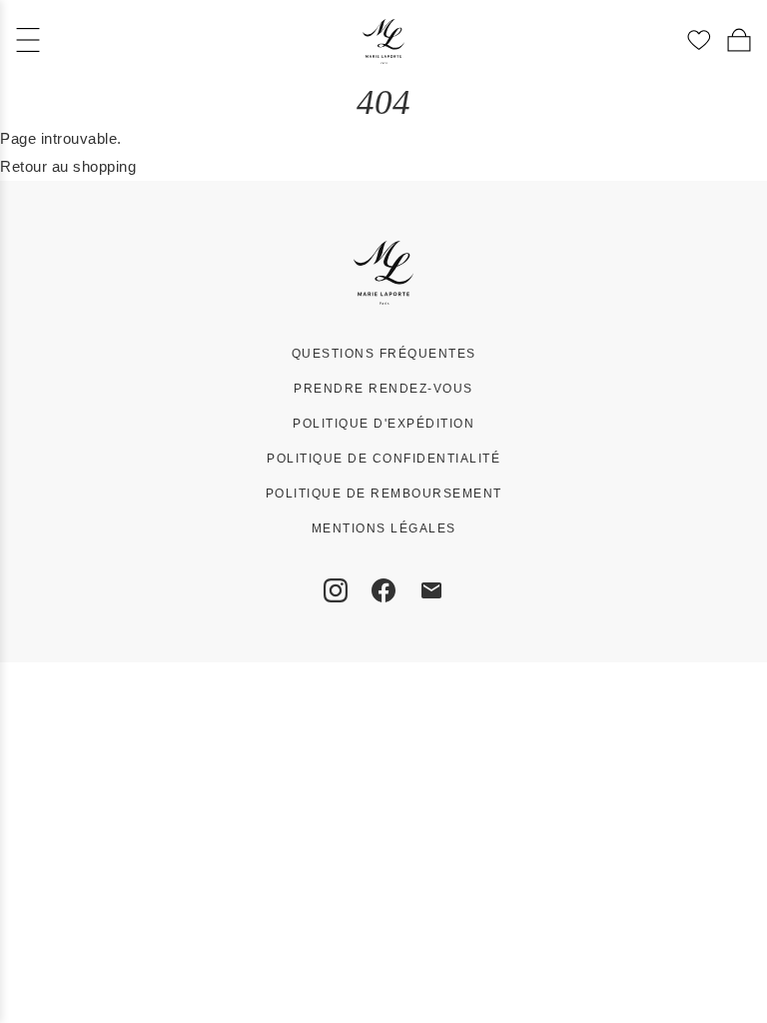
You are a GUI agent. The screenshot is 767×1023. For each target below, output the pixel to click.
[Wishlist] (699, 40)
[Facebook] (383, 590)
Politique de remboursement (384, 494)
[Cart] (739, 40)
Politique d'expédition (383, 424)
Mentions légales (384, 528)
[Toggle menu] (28, 40)
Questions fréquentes (384, 354)
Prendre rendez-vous (383, 389)
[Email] (431, 590)
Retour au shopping (68, 166)
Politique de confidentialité (383, 459)
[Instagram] (336, 590)
